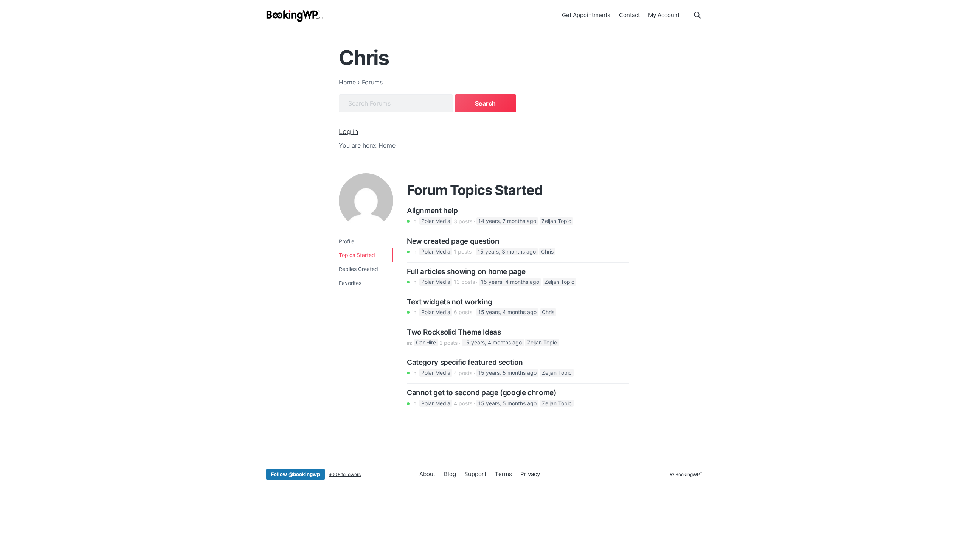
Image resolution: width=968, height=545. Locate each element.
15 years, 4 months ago (510, 282)
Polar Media (435, 221)
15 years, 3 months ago (507, 251)
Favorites (350, 283)
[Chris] (366, 200)
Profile (346, 241)
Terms (503, 474)
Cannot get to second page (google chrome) (481, 393)
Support (475, 474)
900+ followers (345, 474)
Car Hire (426, 342)
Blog (450, 474)
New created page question (453, 241)
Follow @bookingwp (295, 474)
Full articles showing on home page (466, 272)
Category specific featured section (465, 362)
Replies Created (358, 269)
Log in (348, 131)
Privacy (530, 474)
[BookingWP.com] (294, 16)
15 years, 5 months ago (507, 373)
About (427, 474)
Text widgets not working (449, 302)
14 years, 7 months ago (507, 221)
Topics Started (357, 255)
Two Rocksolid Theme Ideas (454, 332)
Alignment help (432, 211)
